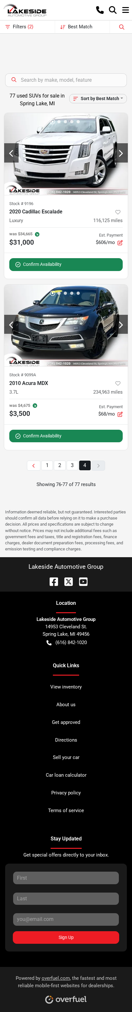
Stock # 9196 (21, 203)
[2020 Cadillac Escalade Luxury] (66, 154)
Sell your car (66, 757)
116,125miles (108, 220)
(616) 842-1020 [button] (71, 642)
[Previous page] (33, 466)
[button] (100, 10)
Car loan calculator (66, 775)
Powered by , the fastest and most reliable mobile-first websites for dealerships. (66, 982)
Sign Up (66, 937)
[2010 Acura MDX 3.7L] (66, 326)
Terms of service (66, 810)
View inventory (66, 687)
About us (66, 704)
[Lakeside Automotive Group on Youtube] (80, 581)
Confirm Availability (42, 264)
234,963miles (108, 392)
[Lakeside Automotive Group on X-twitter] (66, 581)
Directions (66, 740)
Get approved (66, 722)
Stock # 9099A (22, 374)
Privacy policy (66, 793)
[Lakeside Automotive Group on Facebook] (51, 581)
